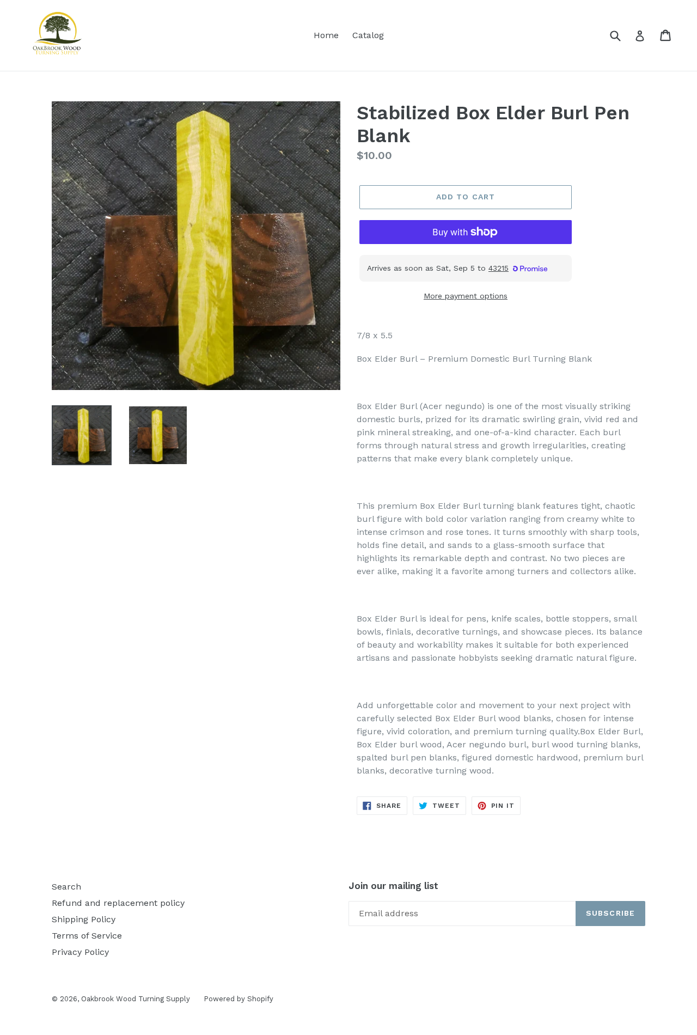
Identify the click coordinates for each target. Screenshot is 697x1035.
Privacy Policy (80, 952)
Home (326, 35)
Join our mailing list (393, 885)
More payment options (466, 295)
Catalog (368, 35)
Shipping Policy (83, 919)
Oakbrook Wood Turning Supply (135, 999)
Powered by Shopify (238, 999)
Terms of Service (87, 935)
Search (66, 886)
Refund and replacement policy (118, 903)
